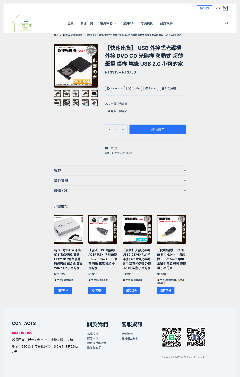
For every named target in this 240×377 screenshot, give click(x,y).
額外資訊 (61, 180)
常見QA (128, 23)
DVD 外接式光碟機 (116, 103)
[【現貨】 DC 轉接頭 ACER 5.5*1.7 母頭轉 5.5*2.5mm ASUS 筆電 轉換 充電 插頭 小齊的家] (102, 229)
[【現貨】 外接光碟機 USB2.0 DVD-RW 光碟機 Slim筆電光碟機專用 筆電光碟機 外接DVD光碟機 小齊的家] (137, 229)
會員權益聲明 (129, 338)
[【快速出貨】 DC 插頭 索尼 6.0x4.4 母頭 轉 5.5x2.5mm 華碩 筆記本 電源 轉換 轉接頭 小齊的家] (171, 229)
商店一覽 (86, 23)
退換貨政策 (94, 347)
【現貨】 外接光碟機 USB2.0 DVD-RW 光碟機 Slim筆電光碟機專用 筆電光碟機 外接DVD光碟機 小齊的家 (137, 259)
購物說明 (127, 334)
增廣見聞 (147, 23)
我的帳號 (204, 8)
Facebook (117, 88)
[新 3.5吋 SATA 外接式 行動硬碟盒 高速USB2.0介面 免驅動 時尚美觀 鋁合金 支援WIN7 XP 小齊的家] (68, 229)
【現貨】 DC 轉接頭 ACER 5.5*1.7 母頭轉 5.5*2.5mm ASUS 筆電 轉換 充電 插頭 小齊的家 (102, 259)
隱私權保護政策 (97, 343)
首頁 (70, 23)
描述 (57, 170)
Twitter (136, 88)
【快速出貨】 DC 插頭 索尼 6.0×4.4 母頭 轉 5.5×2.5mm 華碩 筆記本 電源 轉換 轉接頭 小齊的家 (171, 259)
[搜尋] (226, 23)
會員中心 (106, 23)
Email (152, 88)
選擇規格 (63, 290)
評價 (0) (60, 190)
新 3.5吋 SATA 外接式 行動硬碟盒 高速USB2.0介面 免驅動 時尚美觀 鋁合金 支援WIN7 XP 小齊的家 (68, 259)
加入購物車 (157, 129)
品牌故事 (166, 23)
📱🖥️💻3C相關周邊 (122, 153)
